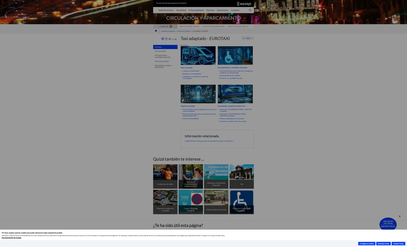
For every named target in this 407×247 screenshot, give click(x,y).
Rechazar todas (383, 244)
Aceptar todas (398, 244)
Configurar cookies (367, 244)
